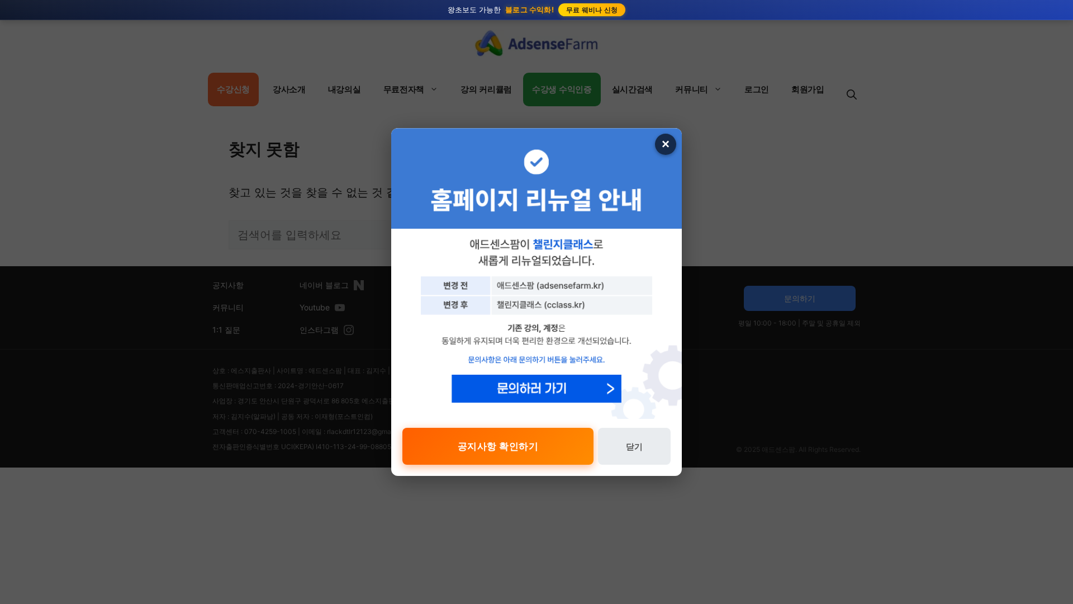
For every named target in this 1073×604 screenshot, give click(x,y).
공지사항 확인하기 (498, 446)
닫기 (634, 446)
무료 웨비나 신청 (592, 10)
